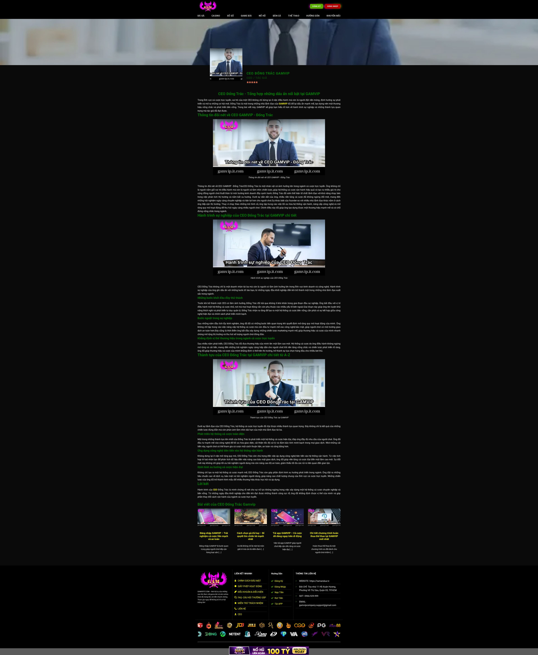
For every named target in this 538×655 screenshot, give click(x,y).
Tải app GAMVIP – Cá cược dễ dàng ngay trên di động (287, 535)
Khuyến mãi (333, 15)
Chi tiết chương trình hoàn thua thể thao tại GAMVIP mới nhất (324, 536)
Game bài (246, 15)
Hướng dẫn (312, 15)
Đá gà (201, 15)
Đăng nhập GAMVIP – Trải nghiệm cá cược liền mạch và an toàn (214, 536)
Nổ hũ (262, 15)
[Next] (341, 534)
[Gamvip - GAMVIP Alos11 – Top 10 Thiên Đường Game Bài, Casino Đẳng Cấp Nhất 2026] (208, 6)
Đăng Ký (279, 581)
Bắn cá (277, 15)
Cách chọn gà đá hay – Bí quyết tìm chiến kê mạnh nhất (250, 536)
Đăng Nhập (280, 586)
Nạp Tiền (279, 592)
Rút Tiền (279, 598)
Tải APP (279, 603)
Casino (216, 15)
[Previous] (197, 534)
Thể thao (293, 15)
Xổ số (230, 15)
